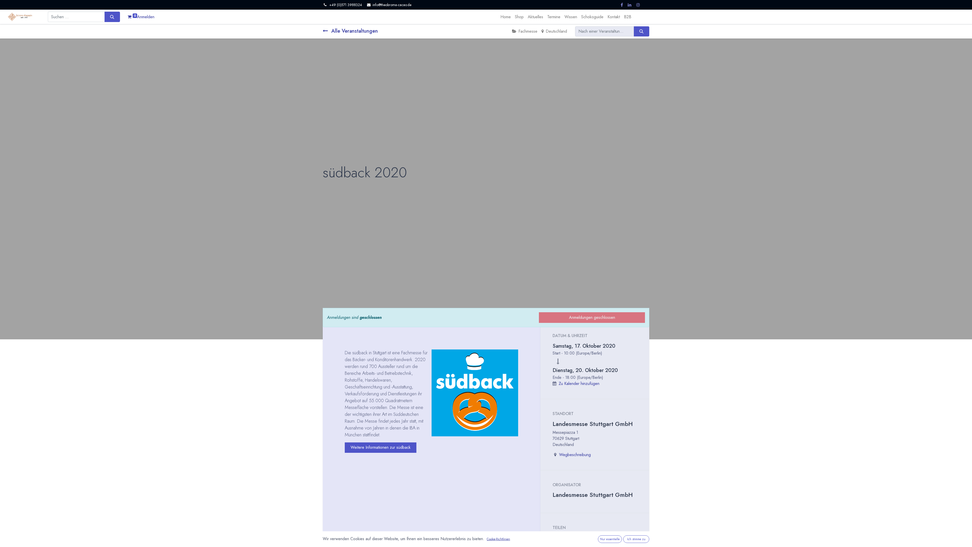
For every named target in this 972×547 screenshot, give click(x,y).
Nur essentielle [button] (610, 539)
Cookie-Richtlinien (498, 539)
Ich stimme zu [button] (636, 539)
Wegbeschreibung (575, 455)
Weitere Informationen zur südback (381, 447)
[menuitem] (505, 17)
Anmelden (145, 17)
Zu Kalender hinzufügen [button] (579, 383)
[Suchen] (112, 17)
